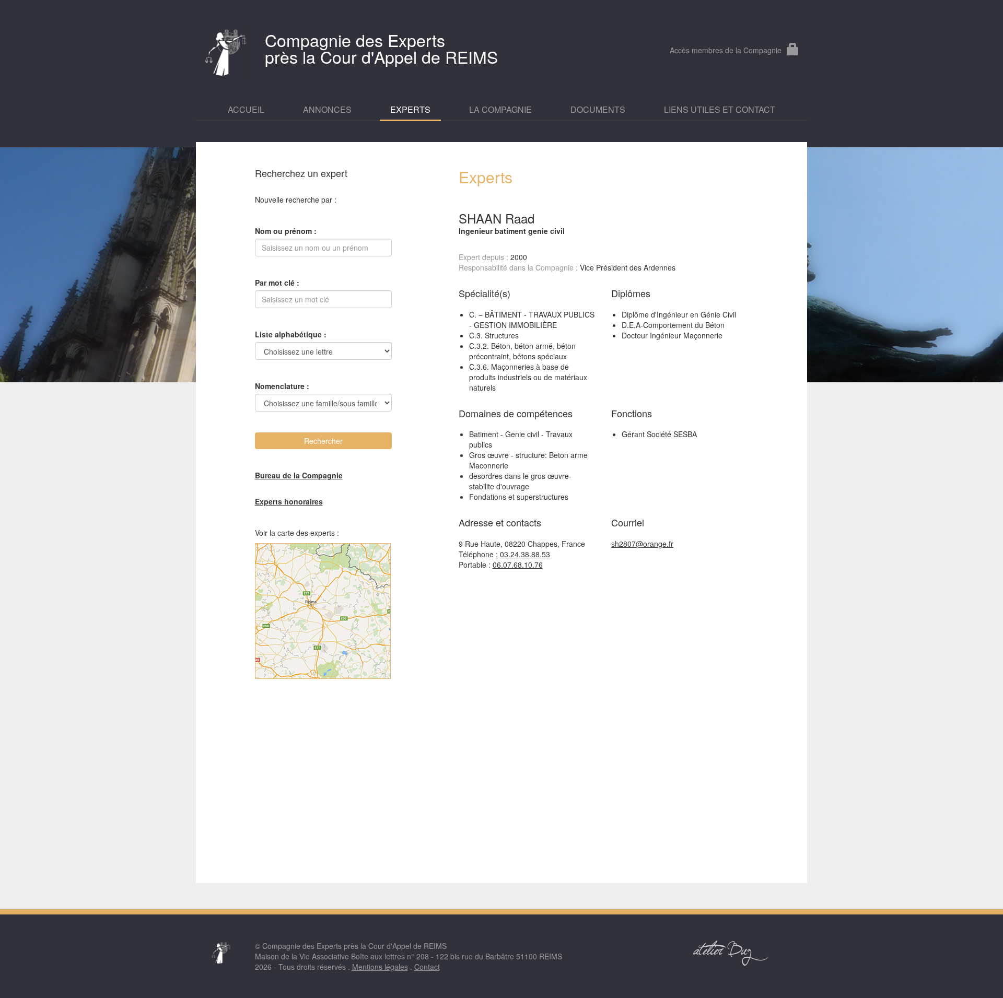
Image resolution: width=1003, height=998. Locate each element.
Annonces (327, 109)
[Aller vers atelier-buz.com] (731, 953)
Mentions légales (380, 966)
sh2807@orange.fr (642, 543)
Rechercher (323, 441)
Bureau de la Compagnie (299, 475)
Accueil (246, 109)
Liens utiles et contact (719, 109)
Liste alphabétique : (290, 334)
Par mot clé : (277, 282)
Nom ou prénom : (286, 231)
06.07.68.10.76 (518, 564)
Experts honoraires (289, 501)
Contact (427, 966)
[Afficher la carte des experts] (323, 611)
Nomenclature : (282, 386)
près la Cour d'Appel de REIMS (381, 48)
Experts (410, 109)
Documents (597, 109)
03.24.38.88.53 (525, 554)
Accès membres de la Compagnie (726, 50)
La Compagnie (500, 109)
